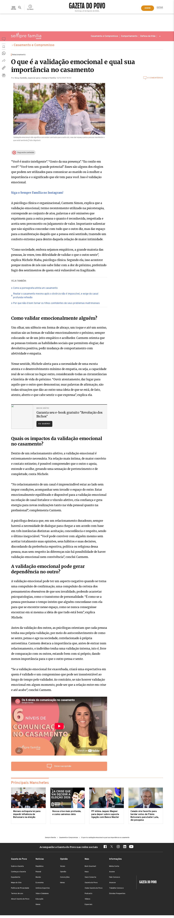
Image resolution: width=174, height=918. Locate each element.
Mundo (38, 877)
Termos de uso (17, 894)
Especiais (88, 904)
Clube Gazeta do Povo (93, 888)
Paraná (38, 872)
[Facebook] (105, 847)
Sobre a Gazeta (17, 866)
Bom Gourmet (90, 866)
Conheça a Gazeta (18, 872)
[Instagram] (118, 847)
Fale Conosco (114, 877)
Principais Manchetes (30, 782)
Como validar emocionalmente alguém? (54, 318)
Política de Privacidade (20, 888)
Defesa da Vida (147, 36)
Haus (87, 872)
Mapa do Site (16, 883)
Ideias (38, 904)
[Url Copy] (3, 68)
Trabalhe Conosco (116, 888)
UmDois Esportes (43, 888)
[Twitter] (111, 847)
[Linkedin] (124, 847)
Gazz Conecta (90, 877)
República (39, 866)
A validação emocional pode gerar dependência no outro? (48, 569)
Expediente (15, 877)
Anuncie (112, 883)
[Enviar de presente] (3, 75)
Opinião (63, 872)
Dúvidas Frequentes (117, 894)
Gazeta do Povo (91, 883)
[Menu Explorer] (13, 7)
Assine (112, 872)
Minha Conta (114, 866)
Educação (39, 899)
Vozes (62, 866)
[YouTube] (131, 847)
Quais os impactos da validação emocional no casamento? (56, 441)
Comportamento (129, 36)
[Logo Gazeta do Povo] (146, 882)
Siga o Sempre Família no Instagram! (37, 192)
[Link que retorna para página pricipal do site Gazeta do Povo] (87, 6)
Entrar (160, 7)
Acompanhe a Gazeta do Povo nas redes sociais (69, 847)
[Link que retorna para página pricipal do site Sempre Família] (26, 36)
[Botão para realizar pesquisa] (20, 7)
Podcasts (88, 894)
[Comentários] (3, 39)
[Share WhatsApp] (3, 53)
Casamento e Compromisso (104, 36)
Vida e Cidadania (42, 894)
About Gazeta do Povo (20, 899)
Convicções (65, 877)
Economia (40, 883)
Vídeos (87, 899)
